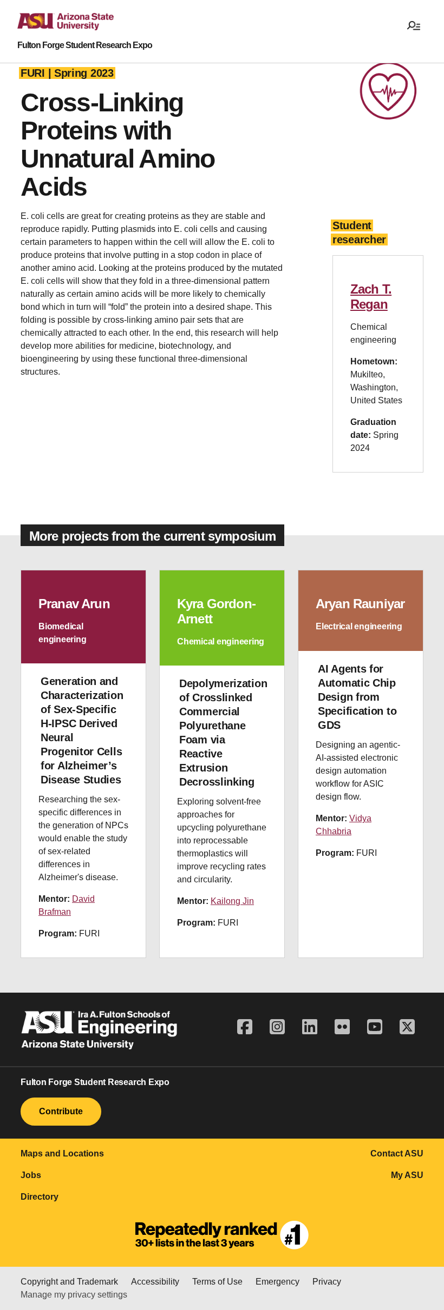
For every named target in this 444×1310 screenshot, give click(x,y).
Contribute (61, 1111)
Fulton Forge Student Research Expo (84, 45)
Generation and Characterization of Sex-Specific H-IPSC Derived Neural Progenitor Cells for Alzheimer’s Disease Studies (82, 730)
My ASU (407, 1175)
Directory (39, 1196)
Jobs (31, 1175)
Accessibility (155, 1281)
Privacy (326, 1281)
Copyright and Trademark (69, 1281)
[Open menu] (414, 25)
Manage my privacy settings (74, 1294)
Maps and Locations (62, 1153)
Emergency (277, 1281)
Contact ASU (396, 1153)
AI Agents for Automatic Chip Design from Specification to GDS (357, 697)
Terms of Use (217, 1281)
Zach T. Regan (370, 296)
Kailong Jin (232, 901)
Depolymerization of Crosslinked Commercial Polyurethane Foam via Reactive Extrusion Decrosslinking (223, 732)
